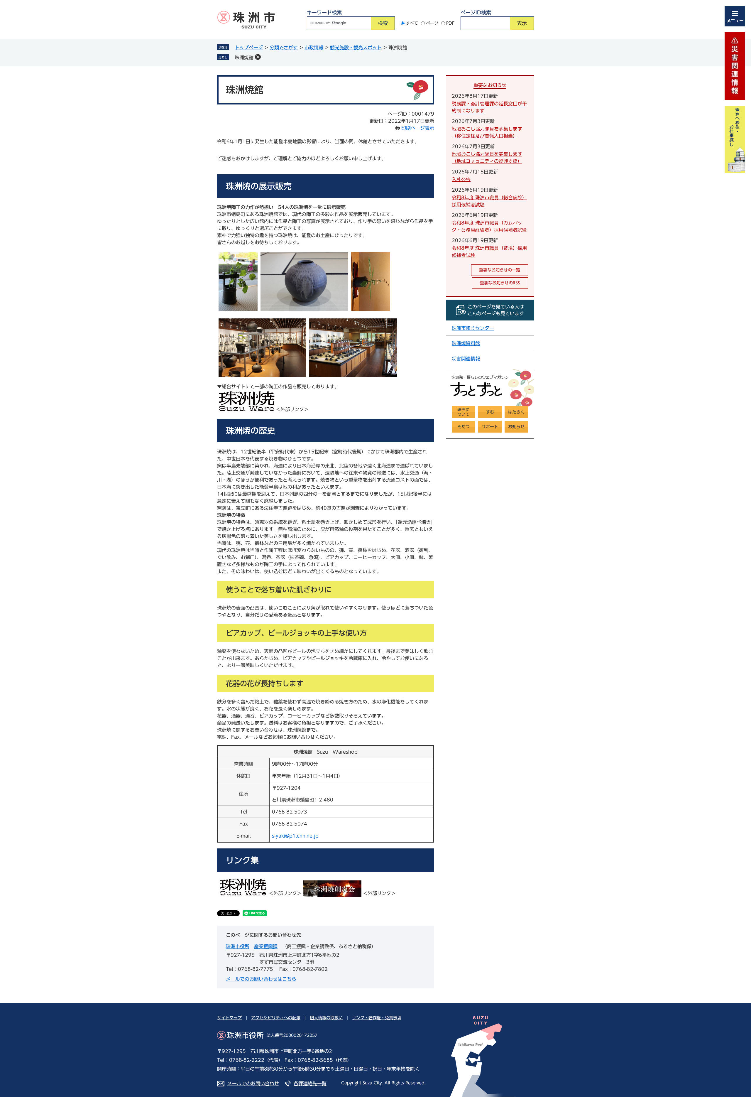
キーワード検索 (324, 12)
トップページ (249, 47)
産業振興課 (266, 946)
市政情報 (314, 47)
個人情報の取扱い (326, 1018)
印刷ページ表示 (417, 128)
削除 (258, 57)
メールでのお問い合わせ (253, 1083)
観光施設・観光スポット (356, 47)
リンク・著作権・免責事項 (376, 1018)
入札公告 (461, 179)
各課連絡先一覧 (310, 1083)
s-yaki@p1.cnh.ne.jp (295, 835)
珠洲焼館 (244, 57)
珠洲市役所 (237, 946)
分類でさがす (284, 47)
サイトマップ (229, 1018)
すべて (412, 23)
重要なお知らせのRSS (500, 283)
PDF (450, 23)
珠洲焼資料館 (466, 343)
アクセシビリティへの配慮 (275, 1018)
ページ (432, 23)
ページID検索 (476, 12)
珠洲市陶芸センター (473, 328)
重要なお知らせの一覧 (499, 270)
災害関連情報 (466, 358)
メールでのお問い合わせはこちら (261, 979)
